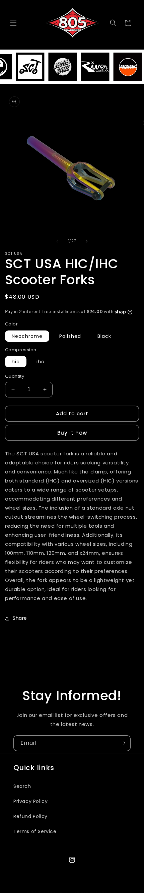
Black (104, 336)
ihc (41, 361)
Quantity (14, 376)
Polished (70, 336)
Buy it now (72, 432)
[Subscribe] (123, 743)
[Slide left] (57, 241)
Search (22, 786)
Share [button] (20, 618)
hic (16, 361)
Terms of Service (35, 831)
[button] (13, 22)
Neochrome (27, 336)
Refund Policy (30, 816)
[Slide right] (86, 241)
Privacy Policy (30, 801)
